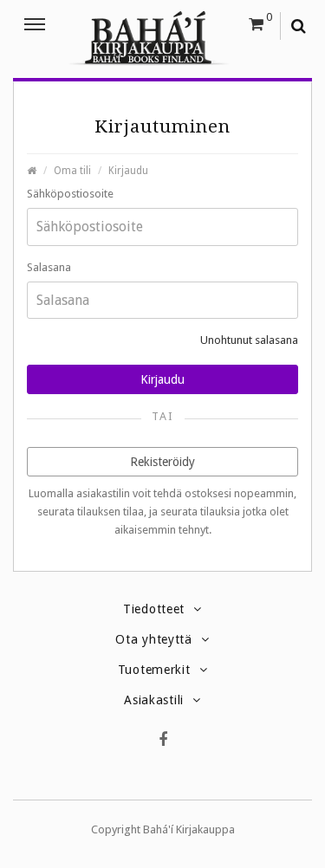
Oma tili (72, 171)
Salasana (49, 267)
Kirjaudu (128, 171)
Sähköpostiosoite (70, 193)
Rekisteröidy (162, 462)
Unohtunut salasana (249, 340)
